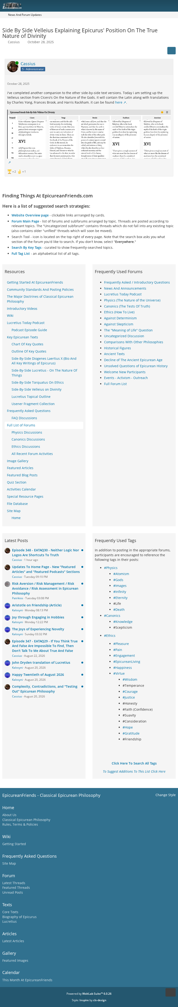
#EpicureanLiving (126, 661)
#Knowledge (123, 621)
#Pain (117, 649)
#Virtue (119, 673)
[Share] (171, 50)
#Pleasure (121, 643)
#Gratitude (131, 733)
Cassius (14, 42)
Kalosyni (17, 610)
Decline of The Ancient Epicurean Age (133, 360)
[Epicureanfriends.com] (12, 5)
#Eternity (120, 597)
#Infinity (119, 591)
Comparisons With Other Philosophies (133, 342)
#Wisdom (130, 679)
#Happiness (122, 667)
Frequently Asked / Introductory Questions (137, 282)
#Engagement (124, 655)
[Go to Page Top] (170, 992)
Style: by (89, 1000)
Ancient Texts (114, 354)
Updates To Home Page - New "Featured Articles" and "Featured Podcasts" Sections (46, 569)
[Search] (148, 5)
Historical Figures (117, 348)
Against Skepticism (118, 324)
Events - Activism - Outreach (126, 378)
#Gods (118, 580)
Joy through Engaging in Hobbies (38, 617)
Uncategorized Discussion (124, 336)
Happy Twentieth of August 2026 (38, 674)
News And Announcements (125, 288)
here (118, 102)
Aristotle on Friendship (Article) (36, 605)
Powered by (89, 994)
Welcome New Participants (125, 372)
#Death (119, 609)
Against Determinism (120, 318)
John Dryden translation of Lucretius (41, 662)
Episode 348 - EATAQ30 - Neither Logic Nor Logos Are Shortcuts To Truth (45, 552)
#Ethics (109, 635)
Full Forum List (115, 384)
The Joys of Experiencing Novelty (38, 629)
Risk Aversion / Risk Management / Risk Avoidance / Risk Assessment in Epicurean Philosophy (45, 588)
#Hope (128, 727)
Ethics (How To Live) (119, 312)
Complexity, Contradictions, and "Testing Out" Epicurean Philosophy (44, 688)
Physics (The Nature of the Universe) (132, 300)
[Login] (160, 6)
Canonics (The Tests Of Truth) (127, 306)
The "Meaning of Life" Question (128, 330)
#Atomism (121, 574)
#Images (120, 585)
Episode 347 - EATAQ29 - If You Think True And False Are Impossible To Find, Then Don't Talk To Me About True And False (45, 646)
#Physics (111, 568)
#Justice (129, 697)
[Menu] (172, 5)
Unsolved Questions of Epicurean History (136, 366)
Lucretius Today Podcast (123, 294)
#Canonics (112, 615)
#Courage (130, 691)
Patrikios (17, 598)
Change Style (166, 795)
